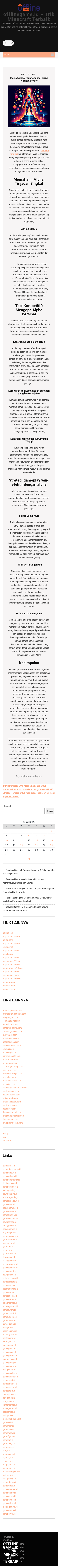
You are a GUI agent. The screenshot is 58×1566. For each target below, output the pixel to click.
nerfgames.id (9, 1398)
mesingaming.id (10, 1507)
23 (51, 845)
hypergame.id (9, 1468)
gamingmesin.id (10, 1489)
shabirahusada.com (12, 1101)
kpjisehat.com (9, 1077)
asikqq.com (8, 933)
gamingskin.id (9, 1352)
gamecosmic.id (10, 1313)
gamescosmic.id (10, 1292)
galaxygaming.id (10, 1278)
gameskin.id (8, 1422)
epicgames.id (9, 1412)
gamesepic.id (9, 1390)
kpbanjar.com (9, 1084)
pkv (4, 1137)
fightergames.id (10, 1405)
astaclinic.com (9, 1108)
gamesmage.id (10, 1387)
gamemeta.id (9, 1433)
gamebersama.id (10, 1236)
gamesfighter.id (10, 1383)
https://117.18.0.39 (12, 943)
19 (21, 845)
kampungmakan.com (12, 1031)
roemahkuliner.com (11, 1021)
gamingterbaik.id (10, 1187)
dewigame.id (9, 1257)
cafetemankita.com (12, 1056)
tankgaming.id (9, 1478)
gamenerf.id (8, 1426)
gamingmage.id (10, 1362)
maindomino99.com (12, 961)
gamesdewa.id (9, 1211)
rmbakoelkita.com (11, 1038)
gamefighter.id (9, 1436)
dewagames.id (9, 1222)
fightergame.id (9, 1457)
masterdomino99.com (13, 968)
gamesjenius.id (10, 1215)
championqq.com (11, 975)
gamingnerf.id (9, 1348)
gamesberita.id (10, 1296)
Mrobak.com (8, 1049)
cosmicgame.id (10, 1331)
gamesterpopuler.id (12, 1169)
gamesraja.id (9, 1204)
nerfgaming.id (9, 1369)
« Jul (28, 859)
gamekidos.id (9, 1485)
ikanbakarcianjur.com (12, 1073)
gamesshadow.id (11, 1201)
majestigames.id (10, 1232)
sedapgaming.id (10, 1208)
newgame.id (8, 1327)
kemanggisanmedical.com (15, 1087)
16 (51, 840)
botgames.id (8, 1401)
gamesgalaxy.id (10, 1285)
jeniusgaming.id (10, 1190)
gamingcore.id (9, 1496)
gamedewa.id (9, 1250)
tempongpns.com (11, 1017)
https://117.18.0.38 (12, 964)
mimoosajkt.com (10, 1063)
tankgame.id (8, 1475)
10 (6, 840)
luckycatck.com (10, 1035)
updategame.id (10, 1334)
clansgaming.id (10, 1359)
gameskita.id (9, 1165)
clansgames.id (9, 1394)
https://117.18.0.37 (12, 971)
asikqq (6, 1133)
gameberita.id (9, 1320)
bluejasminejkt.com (12, 1045)
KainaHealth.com (10, 1098)
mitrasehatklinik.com (12, 1080)
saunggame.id (9, 1260)
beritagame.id (9, 1338)
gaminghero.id (9, 1492)
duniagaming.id (10, 1183)
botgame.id (8, 1450)
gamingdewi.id (9, 1172)
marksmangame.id (11, 1471)
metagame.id (9, 1454)
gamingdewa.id (10, 1176)
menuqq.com (9, 989)
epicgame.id (8, 1461)
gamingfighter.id (10, 1376)
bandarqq (7, 1140)
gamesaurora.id (10, 1281)
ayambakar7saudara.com (14, 1014)
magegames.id (10, 1408)
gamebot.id (8, 1440)
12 (21, 840)
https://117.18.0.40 (12, 978)
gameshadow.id (10, 1239)
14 (36, 840)
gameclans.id (9, 1429)
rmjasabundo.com (11, 1059)
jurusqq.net (8, 947)
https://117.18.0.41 (12, 957)
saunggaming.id (10, 1194)
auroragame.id (9, 1324)
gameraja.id (8, 1246)
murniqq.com (9, 985)
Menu (6, 54)
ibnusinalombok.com (12, 1112)
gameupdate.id (10, 1317)
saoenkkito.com (10, 1024)
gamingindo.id (9, 1500)
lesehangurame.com (12, 1010)
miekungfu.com (10, 1052)
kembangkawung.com (13, 1066)
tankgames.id (9, 1415)
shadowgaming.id (11, 1197)
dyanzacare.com (10, 1119)
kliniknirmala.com (11, 1091)
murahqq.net (8, 954)
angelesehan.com (11, 1042)
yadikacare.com (10, 1105)
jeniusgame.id (9, 1345)
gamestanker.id (10, 1482)
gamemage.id (9, 1443)
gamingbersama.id (11, 1179)
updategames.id (10, 1306)
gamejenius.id (9, 1253)
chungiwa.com (9, 1070)
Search (7, 806)
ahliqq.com (8, 940)
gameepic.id (8, 1447)
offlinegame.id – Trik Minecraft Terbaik (29, 17)
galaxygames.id (10, 1303)
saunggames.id (10, 1225)
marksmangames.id (12, 1419)
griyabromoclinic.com (13, 1123)
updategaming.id (10, 1289)
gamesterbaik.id (10, 1218)
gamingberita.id (10, 1271)
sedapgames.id (10, 1229)
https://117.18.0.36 (12, 936)
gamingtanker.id (10, 1373)
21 (36, 845)
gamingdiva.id (9, 1503)
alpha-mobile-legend (31, 776)
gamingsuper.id (10, 1510)
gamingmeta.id (9, 1366)
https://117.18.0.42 (12, 950)
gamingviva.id (9, 1514)
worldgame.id (9, 1341)
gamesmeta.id (9, 1380)
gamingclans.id (10, 1355)
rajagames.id (9, 1243)
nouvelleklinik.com (11, 1094)
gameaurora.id (9, 1310)
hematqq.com (9, 982)
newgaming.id (9, 1274)
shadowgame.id (10, 1264)
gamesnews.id (9, 1299)
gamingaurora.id (10, 1267)
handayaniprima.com (12, 1028)
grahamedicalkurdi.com (13, 1116)
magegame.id (9, 1464)
